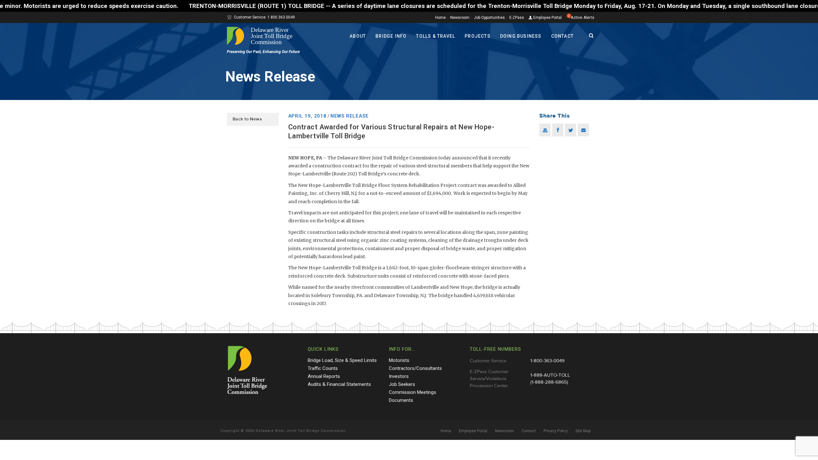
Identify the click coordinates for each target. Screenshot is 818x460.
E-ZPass (516, 17)
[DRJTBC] (262, 36)
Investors (399, 376)
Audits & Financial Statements (339, 384)
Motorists (399, 360)
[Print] (545, 130)
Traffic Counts (323, 368)
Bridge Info (390, 36)
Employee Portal (547, 18)
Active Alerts (582, 17)
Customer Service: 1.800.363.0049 (264, 17)
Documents (401, 400)
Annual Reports (324, 376)
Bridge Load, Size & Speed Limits (342, 360)
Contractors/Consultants (415, 368)
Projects (477, 36)
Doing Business (521, 36)
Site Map (582, 431)
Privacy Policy (556, 431)
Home (440, 17)
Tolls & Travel (435, 36)
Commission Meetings (412, 392)
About (358, 36)
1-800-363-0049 (547, 361)
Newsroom (459, 17)
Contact (562, 36)
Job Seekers (402, 384)
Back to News (247, 119)
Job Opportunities (489, 17)
